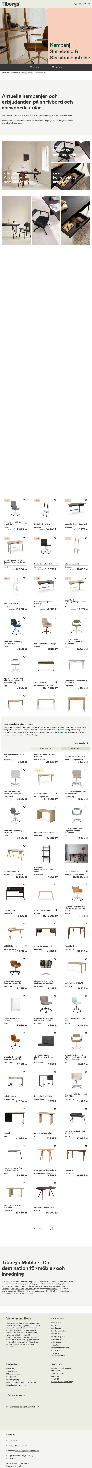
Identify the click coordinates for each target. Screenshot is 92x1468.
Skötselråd (55, 1334)
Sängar (45, 1284)
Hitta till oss (56, 1350)
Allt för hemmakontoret (28, 1286)
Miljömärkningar (13, 1374)
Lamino (66, 1284)
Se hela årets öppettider (61, 1382)
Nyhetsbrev (56, 1342)
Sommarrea (30, 1289)
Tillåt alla (75, 748)
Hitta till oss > (12, 1458)
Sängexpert (11, 1377)
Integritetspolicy (58, 1336)
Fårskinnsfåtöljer (55, 1284)
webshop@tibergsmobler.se (27, 1451)
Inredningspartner (59, 1331)
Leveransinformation (60, 1348)
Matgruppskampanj (47, 1286)
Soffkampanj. (52, 1289)
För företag (56, 1328)
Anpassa (44, 748)
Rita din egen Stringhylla (16, 1385)
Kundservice (56, 1322)
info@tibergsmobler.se (21, 1446)
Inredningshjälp (12, 1379)
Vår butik (55, 1353)
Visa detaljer (80, 743)
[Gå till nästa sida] (51, 1228)
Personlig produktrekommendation (21, 1382)
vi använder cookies (58, 732)
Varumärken (11, 1371)
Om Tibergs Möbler (59, 1356)
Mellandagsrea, (8, 1289)
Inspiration (10, 1368)
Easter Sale (19, 1289)
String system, (36, 1284)
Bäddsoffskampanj (10, 1286)
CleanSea (55, 1345)
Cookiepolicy (56, 1339)
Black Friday (61, 1286)
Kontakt (54, 1325)
